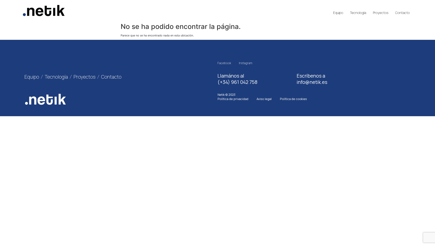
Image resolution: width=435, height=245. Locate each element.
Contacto (402, 13)
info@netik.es (312, 82)
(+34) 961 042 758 (237, 82)
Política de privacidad (233, 99)
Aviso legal (264, 99)
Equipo (338, 13)
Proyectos (380, 13)
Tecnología (358, 13)
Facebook (224, 63)
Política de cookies (293, 99)
